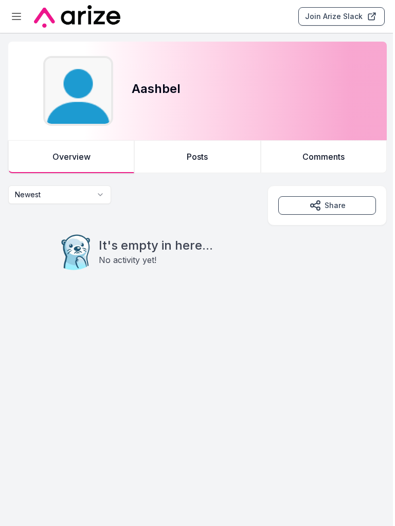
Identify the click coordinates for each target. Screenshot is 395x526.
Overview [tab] (71, 157)
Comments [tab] (323, 157)
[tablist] (197, 156)
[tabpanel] (197, 248)
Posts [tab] (197, 157)
